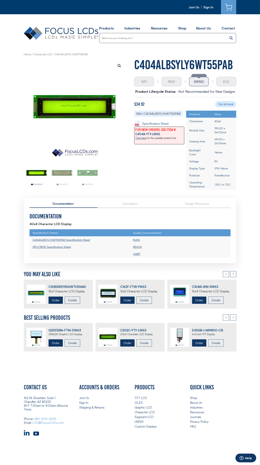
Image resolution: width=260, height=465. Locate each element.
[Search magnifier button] (231, 38)
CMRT (136, 254)
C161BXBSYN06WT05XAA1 (67, 287)
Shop (182, 28)
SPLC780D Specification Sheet (52, 246)
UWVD (139, 422)
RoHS (136, 239)
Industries (132, 28)
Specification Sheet (155, 123)
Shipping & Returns (91, 407)
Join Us (194, 7)
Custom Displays (146, 426)
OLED (139, 403)
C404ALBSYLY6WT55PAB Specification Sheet (61, 239)
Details (72, 300)
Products (106, 28)
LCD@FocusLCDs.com (48, 423)
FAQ (193, 426)
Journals (195, 417)
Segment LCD (144, 417)
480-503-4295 (45, 419)
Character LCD (43, 54)
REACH (137, 246)
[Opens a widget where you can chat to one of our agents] (245, 458)
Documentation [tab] (63, 204)
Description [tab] (130, 204)
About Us (203, 28)
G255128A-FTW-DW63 (65, 330)
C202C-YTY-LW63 (133, 330)
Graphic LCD (143, 407)
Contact (228, 28)
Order (56, 300)
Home (27, 54)
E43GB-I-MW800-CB (207, 330)
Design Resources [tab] (197, 204)
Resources (159, 28)
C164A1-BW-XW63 (205, 287)
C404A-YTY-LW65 (147, 134)
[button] (119, 65)
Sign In (208, 7)
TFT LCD (141, 398)
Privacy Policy (199, 422)
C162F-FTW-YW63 (133, 287)
